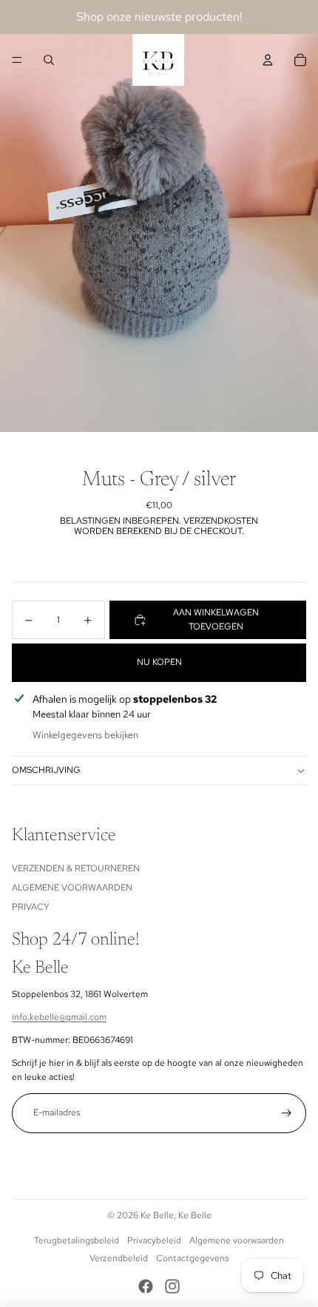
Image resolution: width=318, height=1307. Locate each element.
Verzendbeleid (118, 1258)
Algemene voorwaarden (72, 888)
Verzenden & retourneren (76, 868)
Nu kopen (159, 662)
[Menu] (17, 60)
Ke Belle (157, 1215)
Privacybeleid (154, 1240)
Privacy (31, 907)
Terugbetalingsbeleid (76, 1240)
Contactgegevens (192, 1258)
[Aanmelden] (287, 1113)
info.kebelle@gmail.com (59, 1017)
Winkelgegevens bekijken (85, 735)
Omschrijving (46, 770)
